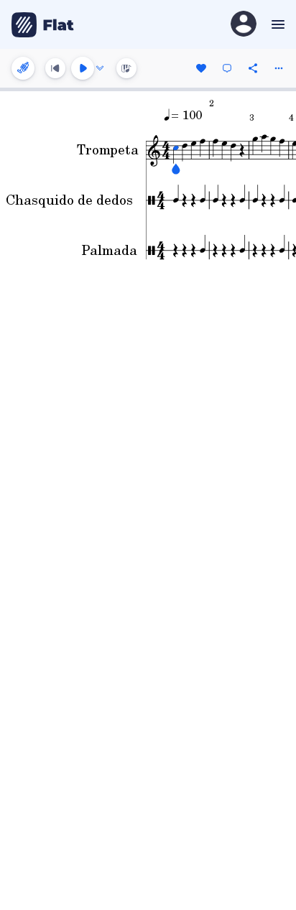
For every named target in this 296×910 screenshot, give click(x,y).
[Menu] (276, 24)
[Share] (253, 68)
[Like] (201, 68)
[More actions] (279, 68)
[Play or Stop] (82, 68)
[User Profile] (243, 25)
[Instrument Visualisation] (126, 68)
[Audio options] (100, 68)
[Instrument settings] (22, 68)
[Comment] (227, 68)
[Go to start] (55, 68)
